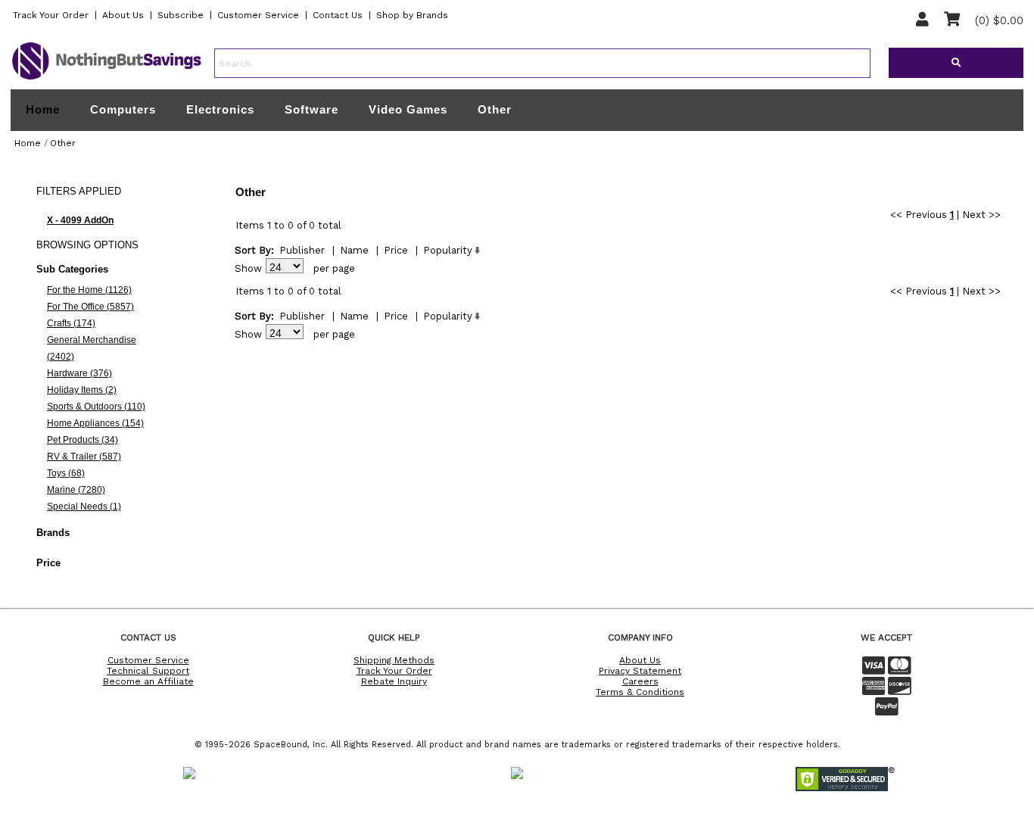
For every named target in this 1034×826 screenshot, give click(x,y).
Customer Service (258, 15)
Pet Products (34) (82, 440)
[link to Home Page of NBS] (106, 78)
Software (311, 109)
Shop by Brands (412, 15)
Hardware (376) (79, 373)
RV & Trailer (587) (84, 456)
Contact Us (338, 15)
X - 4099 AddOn (80, 220)
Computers (123, 109)
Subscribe (180, 15)
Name (354, 250)
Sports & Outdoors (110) (96, 406)
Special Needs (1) (84, 506)
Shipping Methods (393, 660)
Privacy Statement (640, 670)
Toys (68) (66, 473)
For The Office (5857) (90, 306)
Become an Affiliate (148, 681)
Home (43, 109)
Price (396, 250)
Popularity (447, 250)
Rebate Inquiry (394, 681)
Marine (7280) (76, 490)
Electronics (220, 109)
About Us (123, 15)
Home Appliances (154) (95, 423)
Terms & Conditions (640, 692)
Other (495, 109)
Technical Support (148, 670)
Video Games (408, 109)
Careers (640, 681)
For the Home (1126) (89, 290)
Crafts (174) (71, 323)
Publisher (302, 250)
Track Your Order (51, 15)
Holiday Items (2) (82, 390)
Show (248, 268)
